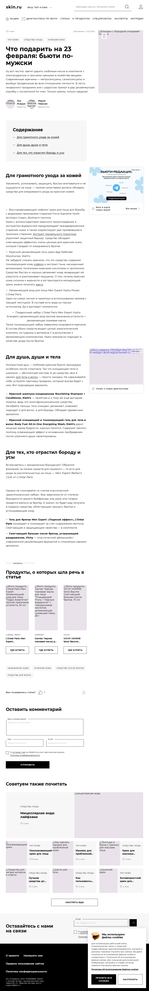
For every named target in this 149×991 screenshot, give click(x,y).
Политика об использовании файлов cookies (114, 969)
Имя (9, 739)
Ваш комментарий (17, 719)
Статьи (65, 18)
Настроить (130, 979)
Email (50, 739)
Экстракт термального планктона (54, 234)
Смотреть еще (74, 902)
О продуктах (81, 18)
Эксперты (121, 18)
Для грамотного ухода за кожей (38, 137)
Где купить (17, 650)
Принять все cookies (104, 979)
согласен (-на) (18, 752)
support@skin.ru (13, 985)
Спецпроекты (102, 18)
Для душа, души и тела (32, 144)
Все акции (131, 208)
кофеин (39, 264)
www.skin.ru (17, 563)
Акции (14, 18)
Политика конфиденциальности (25, 755)
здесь (39, 284)
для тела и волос (27, 376)
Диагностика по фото (42, 18)
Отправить (28, 765)
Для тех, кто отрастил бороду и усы (40, 152)
